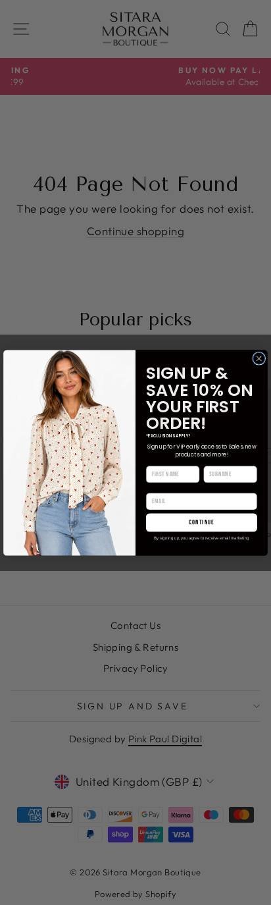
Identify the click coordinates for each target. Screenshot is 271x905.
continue (201, 522)
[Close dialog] (259, 358)
